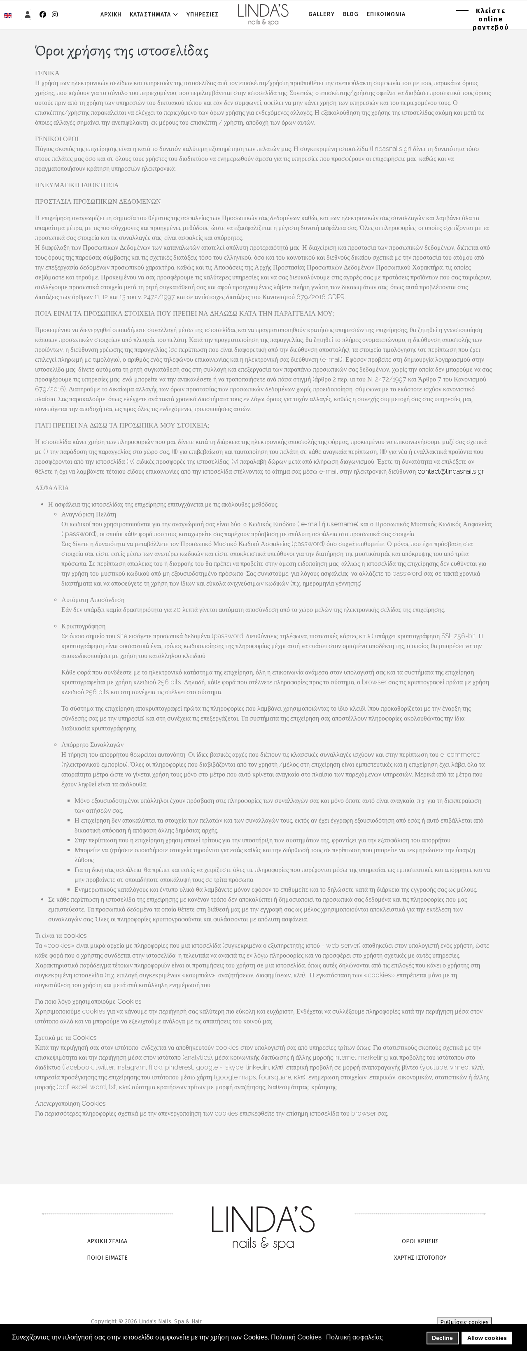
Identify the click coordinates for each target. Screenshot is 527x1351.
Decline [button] (442, 1338)
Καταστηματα (150, 14)
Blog (351, 14)
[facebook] (43, 15)
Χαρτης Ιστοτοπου (420, 1257)
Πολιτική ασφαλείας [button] (354, 1337)
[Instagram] (55, 15)
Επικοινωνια (386, 14)
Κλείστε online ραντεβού (491, 19)
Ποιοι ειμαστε (107, 1257)
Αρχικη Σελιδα (107, 1241)
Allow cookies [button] (487, 1338)
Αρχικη (110, 14)
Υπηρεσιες (203, 14)
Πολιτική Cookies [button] (296, 1337)
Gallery (321, 14)
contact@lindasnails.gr (450, 471)
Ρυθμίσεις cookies (464, 1322)
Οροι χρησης (420, 1241)
